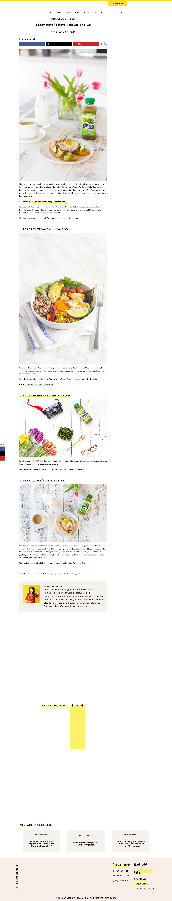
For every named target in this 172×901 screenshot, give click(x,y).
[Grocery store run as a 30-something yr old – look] (97, 876)
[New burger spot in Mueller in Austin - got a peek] (29, 876)
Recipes (88, 13)
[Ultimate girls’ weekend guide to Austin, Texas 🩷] (74, 876)
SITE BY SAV (110, 898)
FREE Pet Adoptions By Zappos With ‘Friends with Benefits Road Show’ (41, 843)
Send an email (121, 876)
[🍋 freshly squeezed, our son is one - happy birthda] (52, 876)
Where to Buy (79, 563)
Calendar (117, 13)
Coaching (140, 879)
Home (50, 13)
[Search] (46, 20)
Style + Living (102, 13)
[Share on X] (59, 44)
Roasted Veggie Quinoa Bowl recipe (38, 385)
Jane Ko (59, 587)
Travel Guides (74, 13)
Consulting (141, 884)
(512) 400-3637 (121, 881)
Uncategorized (41, 834)
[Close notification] (168, 3)
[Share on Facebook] (32, 44)
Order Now (117, 4)
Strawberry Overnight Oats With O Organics (86, 844)
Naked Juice (85, 207)
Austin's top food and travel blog (59, 593)
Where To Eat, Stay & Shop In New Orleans (47, 202)
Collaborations (144, 889)
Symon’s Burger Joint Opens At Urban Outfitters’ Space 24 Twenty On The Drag (130, 843)
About (60, 13)
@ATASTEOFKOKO (17, 873)
